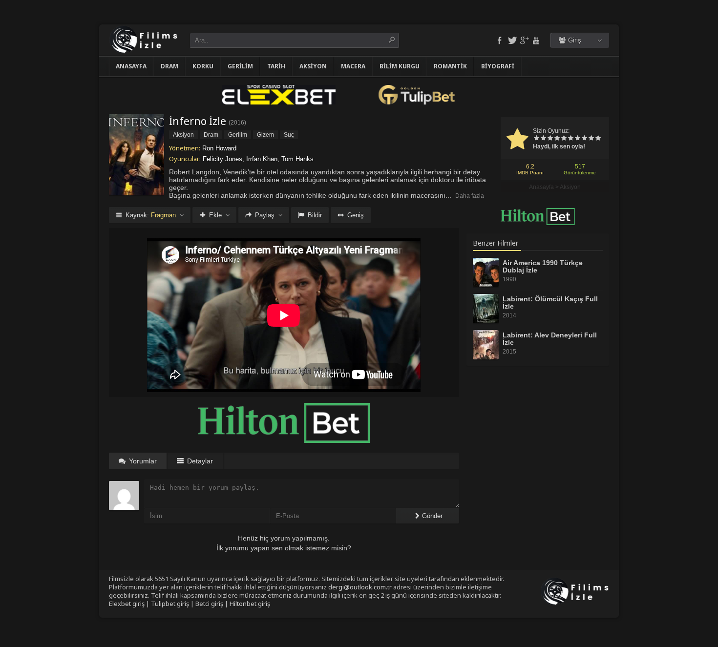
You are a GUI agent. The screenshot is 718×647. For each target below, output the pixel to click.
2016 (237, 122)
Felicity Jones (222, 159)
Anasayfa (131, 66)
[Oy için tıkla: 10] (597, 139)
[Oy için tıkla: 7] (577, 139)
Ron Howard (219, 148)
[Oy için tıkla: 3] (550, 139)
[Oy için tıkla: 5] (563, 139)
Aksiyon (313, 66)
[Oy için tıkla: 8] (584, 139)
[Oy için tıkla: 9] (591, 139)
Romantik (450, 66)
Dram (169, 66)
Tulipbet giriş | (173, 603)
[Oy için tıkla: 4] (556, 139)
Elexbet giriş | (130, 603)
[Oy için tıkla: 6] (570, 139)
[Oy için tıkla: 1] (536, 139)
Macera (353, 66)
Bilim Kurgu (400, 66)
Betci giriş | (212, 603)
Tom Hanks (297, 159)
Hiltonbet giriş (250, 603)
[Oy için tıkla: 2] (543, 139)
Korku (202, 66)
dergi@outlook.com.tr (360, 587)
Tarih (276, 66)
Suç (289, 134)
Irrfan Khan (261, 159)
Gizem (265, 134)
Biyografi (497, 66)
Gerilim (240, 66)
